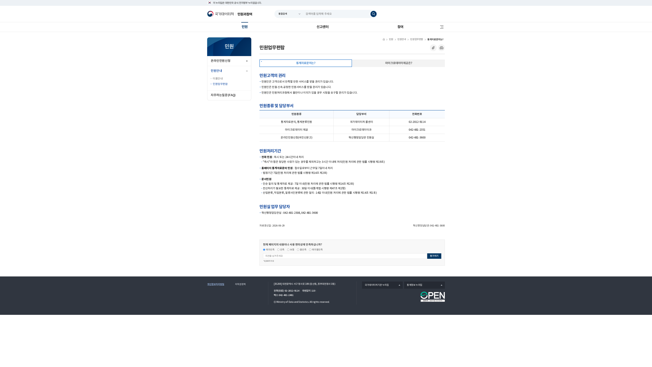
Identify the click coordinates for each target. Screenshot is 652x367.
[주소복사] (433, 47)
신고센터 (322, 27)
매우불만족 (317, 249)
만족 (282, 249)
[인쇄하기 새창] (441, 47)
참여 (400, 27)
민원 (245, 27)
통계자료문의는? (435, 39)
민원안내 (401, 39)
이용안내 (218, 78)
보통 (292, 249)
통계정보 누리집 (413, 285)
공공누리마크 (432, 296)
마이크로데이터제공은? (398, 63)
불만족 (303, 249)
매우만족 (270, 249)
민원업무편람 (220, 84)
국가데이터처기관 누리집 (375, 285)
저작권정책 (240, 284)
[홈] (384, 39)
